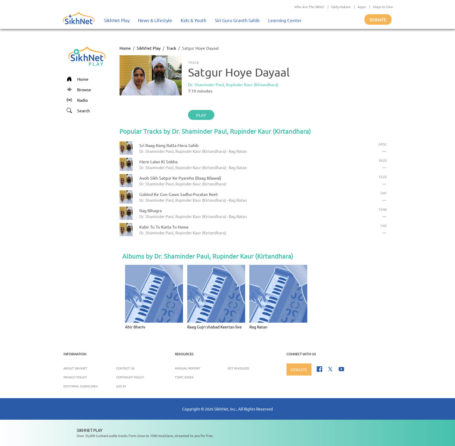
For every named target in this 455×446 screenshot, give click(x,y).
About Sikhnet (75, 368)
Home (125, 47)
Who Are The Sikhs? (309, 6)
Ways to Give (383, 6)
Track (171, 47)
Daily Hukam (340, 6)
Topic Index (184, 377)
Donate (378, 19)
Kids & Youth (193, 20)
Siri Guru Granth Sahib (237, 20)
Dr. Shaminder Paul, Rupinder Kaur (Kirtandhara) (233, 84)
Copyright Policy (130, 377)
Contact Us (125, 368)
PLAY (201, 115)
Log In (121, 386)
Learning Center (285, 20)
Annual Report (187, 368)
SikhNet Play (117, 20)
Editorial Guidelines (80, 386)
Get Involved (238, 368)
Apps (362, 6)
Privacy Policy (75, 377)
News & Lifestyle (155, 20)
